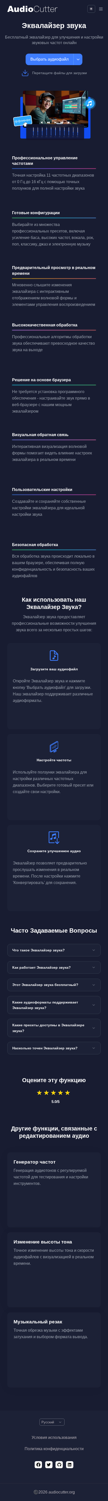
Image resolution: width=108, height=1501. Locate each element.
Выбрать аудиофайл (49, 59)
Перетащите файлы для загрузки (59, 73)
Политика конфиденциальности (54, 1449)
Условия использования (54, 1437)
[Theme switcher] (91, 9)
